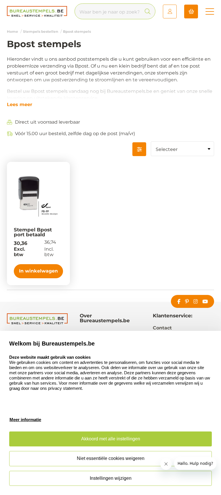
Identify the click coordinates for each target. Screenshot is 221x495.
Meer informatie (25, 419)
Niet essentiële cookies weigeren (110, 458)
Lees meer (19, 104)
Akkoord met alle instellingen (110, 438)
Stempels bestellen (40, 31)
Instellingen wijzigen (111, 478)
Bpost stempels (77, 31)
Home (12, 31)
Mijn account (170, 11)
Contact (162, 328)
